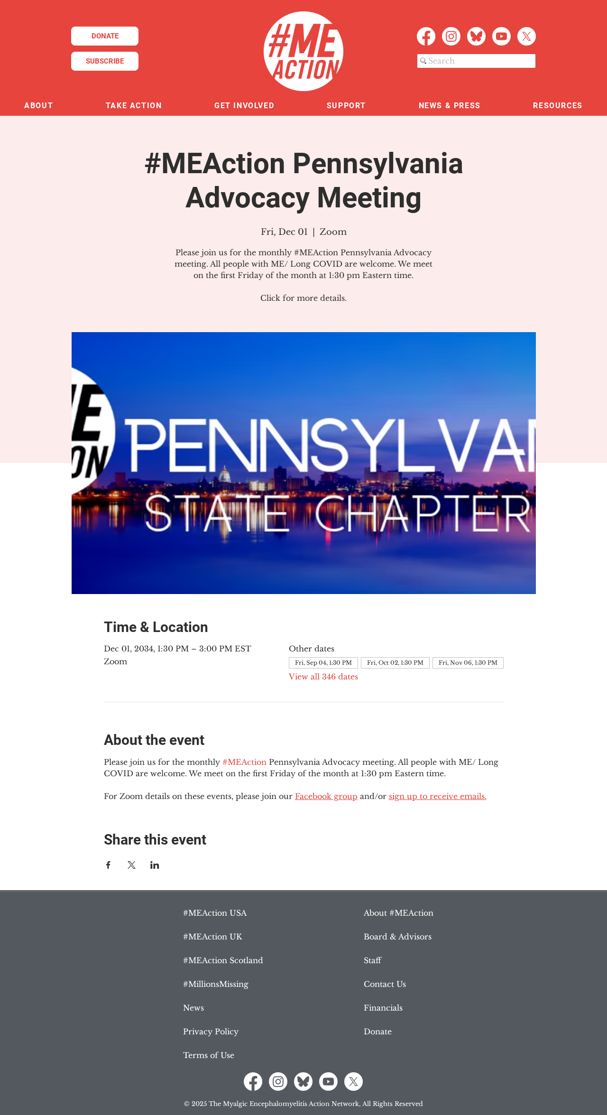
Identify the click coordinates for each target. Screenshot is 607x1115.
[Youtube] (501, 36)
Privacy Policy (211, 1031)
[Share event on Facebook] (108, 865)
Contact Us (385, 984)
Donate (378, 1031)
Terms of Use (208, 1055)
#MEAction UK (212, 936)
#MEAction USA (215, 913)
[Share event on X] (131, 865)
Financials (383, 1008)
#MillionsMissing (215, 984)
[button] (39, 106)
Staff (372, 960)
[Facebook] (426, 36)
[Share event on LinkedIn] (154, 865)
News (193, 1008)
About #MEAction (398, 913)
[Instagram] (451, 36)
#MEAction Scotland (223, 960)
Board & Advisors (398, 936)
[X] (526, 36)
